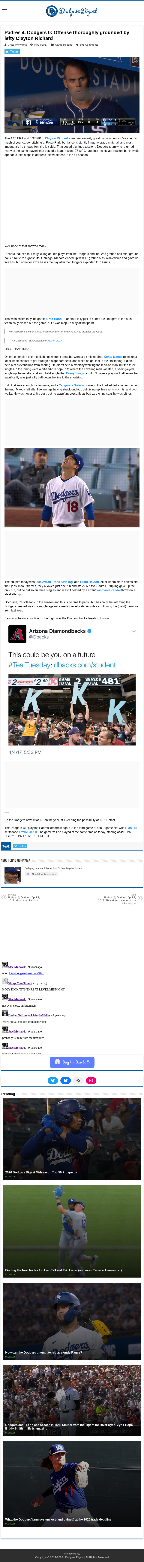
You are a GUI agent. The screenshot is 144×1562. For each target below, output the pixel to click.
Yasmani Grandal (108, 590)
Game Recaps (63, 44)
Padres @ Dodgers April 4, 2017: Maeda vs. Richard (24, 898)
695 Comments (89, 44)
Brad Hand (54, 318)
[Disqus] (72, 1007)
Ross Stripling (62, 582)
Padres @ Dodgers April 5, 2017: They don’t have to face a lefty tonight (117, 899)
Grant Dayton (89, 582)
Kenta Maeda (113, 356)
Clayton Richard (56, 138)
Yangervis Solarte (71, 385)
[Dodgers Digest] (72, 10)
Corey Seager (76, 373)
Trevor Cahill (28, 832)
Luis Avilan (43, 582)
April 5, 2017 (54, 340)
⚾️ (72, 1062)
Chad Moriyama (17, 44)
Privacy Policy (72, 1553)
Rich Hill (131, 828)
